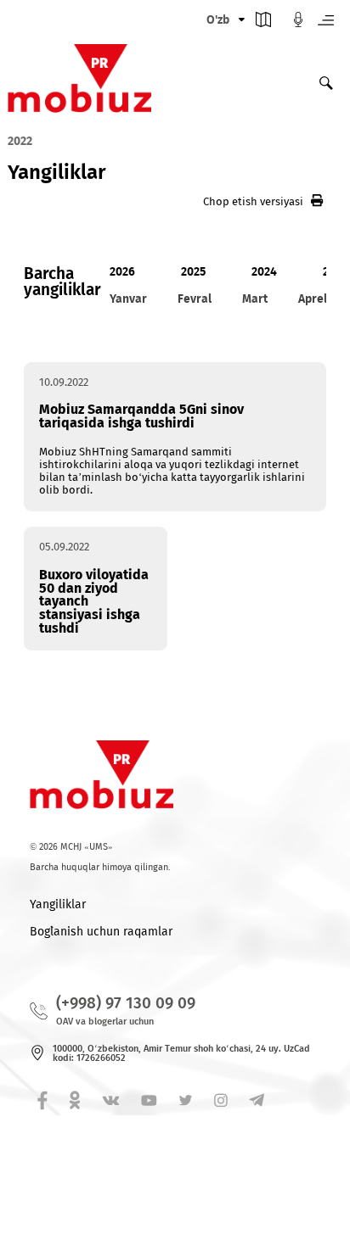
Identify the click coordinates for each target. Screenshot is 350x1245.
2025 (193, 272)
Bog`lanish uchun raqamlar (101, 931)
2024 (264, 272)
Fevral (195, 299)
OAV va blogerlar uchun (105, 1021)
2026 (122, 272)
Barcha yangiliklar (62, 281)
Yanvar (128, 299)
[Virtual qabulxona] (298, 23)
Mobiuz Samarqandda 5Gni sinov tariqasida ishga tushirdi (141, 416)
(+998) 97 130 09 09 (125, 1003)
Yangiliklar (58, 904)
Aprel (312, 299)
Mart (255, 299)
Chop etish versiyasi (253, 201)
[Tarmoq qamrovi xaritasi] (263, 23)
